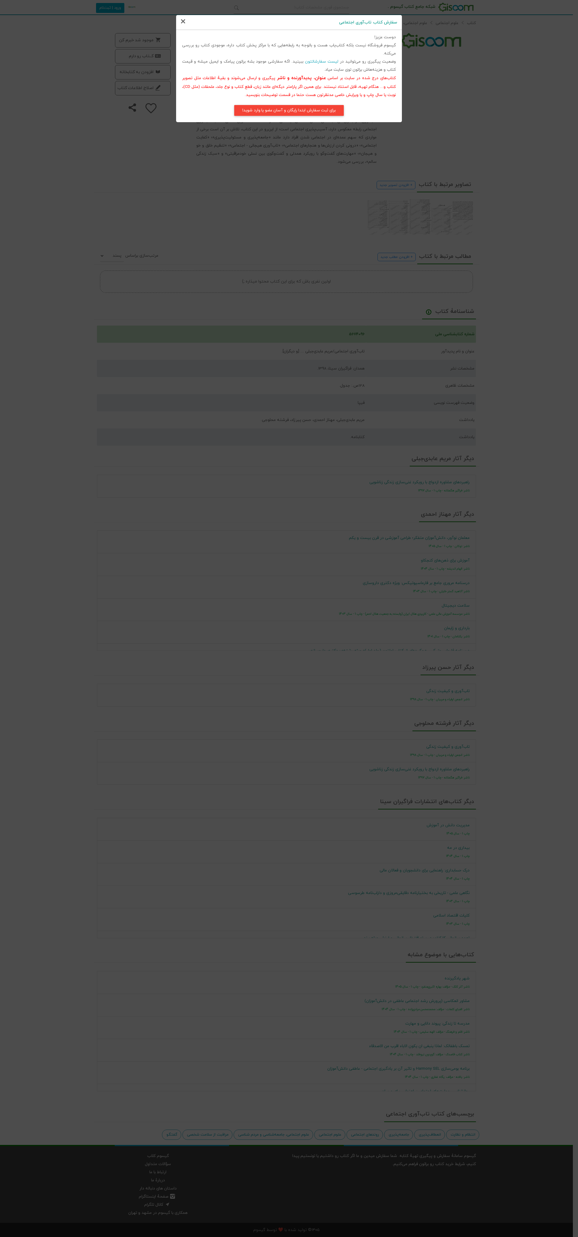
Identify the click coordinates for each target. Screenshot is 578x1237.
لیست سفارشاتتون (321, 61)
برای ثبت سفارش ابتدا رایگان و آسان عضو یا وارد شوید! (289, 110)
